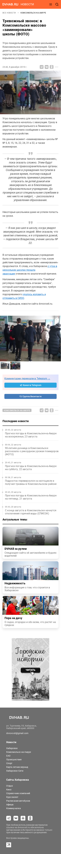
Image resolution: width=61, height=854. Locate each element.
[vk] (15, 818)
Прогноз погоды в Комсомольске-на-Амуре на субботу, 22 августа (30, 468)
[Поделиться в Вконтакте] (46, 67)
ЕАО (8, 756)
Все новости (9, 13)
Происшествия (14, 759)
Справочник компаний (18, 793)
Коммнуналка (13, 808)
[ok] (30, 818)
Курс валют (12, 797)
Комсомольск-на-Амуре (33, 13)
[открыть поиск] (56, 4)
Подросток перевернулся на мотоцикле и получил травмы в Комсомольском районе (31, 482)
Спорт (9, 763)
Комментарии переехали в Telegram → (27, 378)
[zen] (23, 818)
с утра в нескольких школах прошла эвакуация (30, 270)
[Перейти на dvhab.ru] (10, 4)
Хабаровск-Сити (14, 771)
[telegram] (8, 818)
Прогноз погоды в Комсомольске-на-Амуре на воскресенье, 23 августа (30, 435)
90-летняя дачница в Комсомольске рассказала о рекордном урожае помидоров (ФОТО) (31, 451)
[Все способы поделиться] (56, 67)
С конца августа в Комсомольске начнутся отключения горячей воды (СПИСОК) (30, 512)
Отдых (9, 786)
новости (27, 4)
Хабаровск (12, 748)
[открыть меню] (50, 4)
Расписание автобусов (18, 801)
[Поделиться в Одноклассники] (51, 67)
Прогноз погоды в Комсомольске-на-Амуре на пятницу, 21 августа (30, 497)
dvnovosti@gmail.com (17, 733)
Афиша (10, 804)
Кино (8, 789)
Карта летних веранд (17, 767)
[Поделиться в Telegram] (41, 67)
